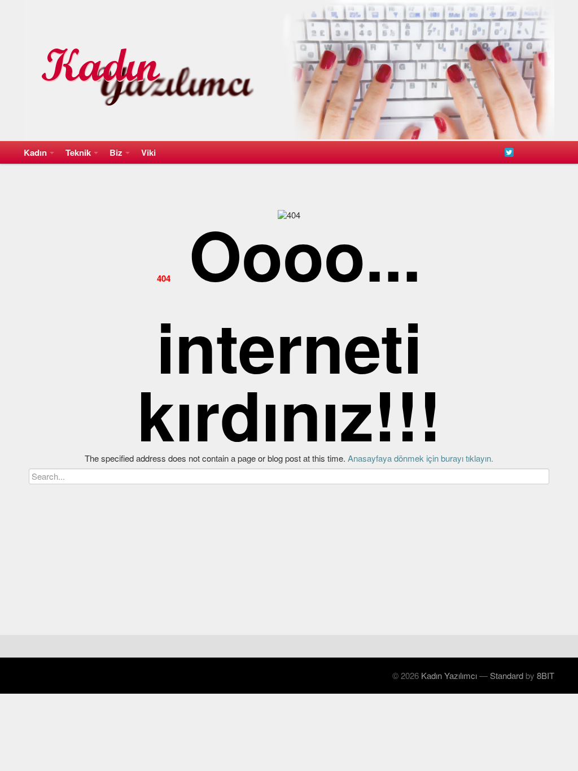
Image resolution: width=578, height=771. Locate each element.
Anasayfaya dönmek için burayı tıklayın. (420, 458)
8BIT (545, 675)
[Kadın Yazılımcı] (289, 70)
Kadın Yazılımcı (449, 675)
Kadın (35, 152)
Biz (116, 152)
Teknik (78, 152)
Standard (506, 675)
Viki (148, 152)
